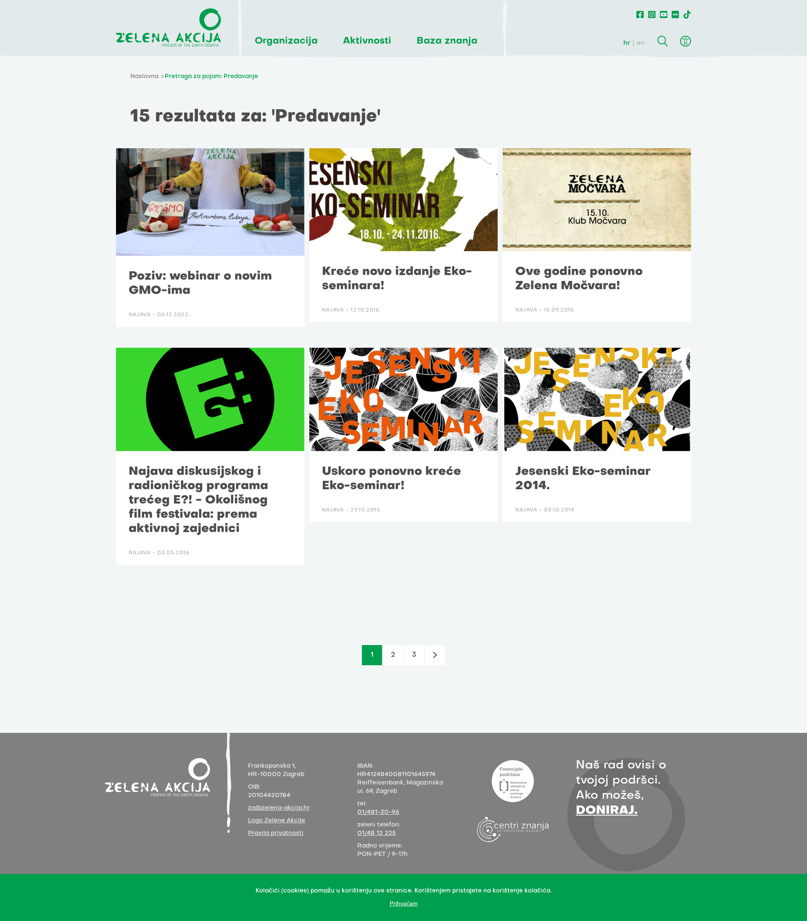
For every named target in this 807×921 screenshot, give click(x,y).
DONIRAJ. (607, 810)
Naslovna (144, 76)
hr (626, 43)
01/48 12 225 (376, 833)
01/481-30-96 (378, 812)
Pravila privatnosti (275, 833)
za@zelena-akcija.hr (279, 808)
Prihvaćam (404, 903)
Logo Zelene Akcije (276, 821)
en (640, 43)
